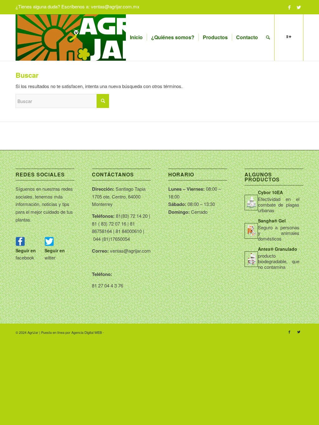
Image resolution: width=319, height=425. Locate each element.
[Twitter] (298, 7)
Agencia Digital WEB (86, 332)
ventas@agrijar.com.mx (115, 6)
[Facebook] (289, 7)
